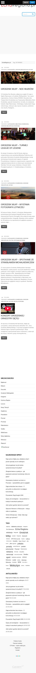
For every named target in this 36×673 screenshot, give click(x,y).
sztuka (18, 560)
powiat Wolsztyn (16, 546)
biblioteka (8, 526)
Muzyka (16, 301)
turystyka (14, 562)
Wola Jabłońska (5, 436)
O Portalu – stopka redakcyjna (17, 645)
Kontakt (18, 650)
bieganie (25, 526)
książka (23, 538)
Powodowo (4, 414)
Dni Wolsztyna (10, 529)
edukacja (9, 532)
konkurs (8, 538)
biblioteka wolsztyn (16, 526)
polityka (20, 544)
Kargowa (3, 396)
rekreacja (16, 551)
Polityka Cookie (18, 641)
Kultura (30, 69)
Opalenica (4, 411)
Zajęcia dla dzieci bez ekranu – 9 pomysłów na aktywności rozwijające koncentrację (16, 489)
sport (8, 557)
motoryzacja (8, 541)
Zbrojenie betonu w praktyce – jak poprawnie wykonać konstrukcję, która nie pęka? (18, 474)
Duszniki (3, 389)
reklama (9, 552)
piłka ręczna (13, 543)
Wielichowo (4, 432)
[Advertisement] (18, 35)
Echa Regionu (21, 529)
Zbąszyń (3, 443)
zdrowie (8, 568)
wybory (22, 565)
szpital (14, 560)
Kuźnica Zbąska (5, 400)
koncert (24, 536)
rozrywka (21, 551)
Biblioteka (18, 124)
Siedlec (3, 429)
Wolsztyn (3, 439)
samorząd (9, 554)
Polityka (11, 240)
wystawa (28, 565)
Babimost (3, 382)
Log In (32, 2)
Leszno (3, 404)
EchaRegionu (25, 124)
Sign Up (26, 2)
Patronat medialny (17, 643)
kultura (28, 539)
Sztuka (11, 185)
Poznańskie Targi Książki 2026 (14, 495)
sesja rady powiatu (18, 554)
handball (13, 535)
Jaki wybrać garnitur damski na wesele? (17, 505)
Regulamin (17, 648)
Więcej (4, 112)
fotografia (16, 532)
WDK (19, 562)
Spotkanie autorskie (19, 240)
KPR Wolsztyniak (15, 539)
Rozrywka (17, 125)
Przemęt (3, 421)
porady (9, 546)
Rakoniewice (4, 425)
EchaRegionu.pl (6, 62)
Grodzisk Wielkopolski (21, 69)
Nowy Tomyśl (5, 407)
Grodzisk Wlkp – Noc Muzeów (17, 89)
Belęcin (3, 386)
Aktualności (11, 69)
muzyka (15, 541)
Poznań (3, 418)
